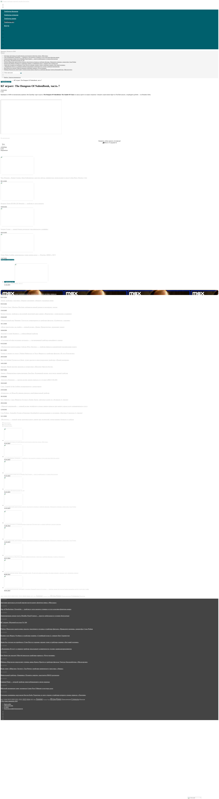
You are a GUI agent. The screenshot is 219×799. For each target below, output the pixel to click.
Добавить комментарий (7, 260)
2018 (5, 596)
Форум (6, 26)
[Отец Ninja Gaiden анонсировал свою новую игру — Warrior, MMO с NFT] (17, 251)
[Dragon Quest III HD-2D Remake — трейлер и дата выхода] (17, 200)
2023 (24, 596)
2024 (28, 596)
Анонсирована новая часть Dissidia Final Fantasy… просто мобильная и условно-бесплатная (31, 59)
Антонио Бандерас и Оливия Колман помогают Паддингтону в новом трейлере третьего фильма (32, 524)
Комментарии (8, 426)
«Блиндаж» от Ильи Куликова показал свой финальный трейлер (25, 393)
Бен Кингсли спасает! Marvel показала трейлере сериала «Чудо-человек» (25, 68)
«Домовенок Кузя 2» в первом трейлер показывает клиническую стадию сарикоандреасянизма (32, 66)
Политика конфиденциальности (13, 708)
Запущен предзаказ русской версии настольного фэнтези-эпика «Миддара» (26, 56)
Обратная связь (8, 705)
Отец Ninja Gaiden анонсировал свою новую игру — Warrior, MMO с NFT (28, 255)
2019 (9, 596)
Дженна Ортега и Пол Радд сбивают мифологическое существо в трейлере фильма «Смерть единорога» (34, 556)
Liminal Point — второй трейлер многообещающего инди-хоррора (25, 682)
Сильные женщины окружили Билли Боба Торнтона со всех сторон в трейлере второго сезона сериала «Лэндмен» (43, 695)
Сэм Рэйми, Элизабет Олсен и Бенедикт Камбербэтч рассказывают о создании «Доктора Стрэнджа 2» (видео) (41, 413)
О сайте (6, 707)
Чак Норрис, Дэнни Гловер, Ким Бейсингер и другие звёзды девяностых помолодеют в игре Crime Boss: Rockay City (44, 178)
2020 (13, 596)
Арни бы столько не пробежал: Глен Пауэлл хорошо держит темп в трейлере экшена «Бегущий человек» (34, 65)
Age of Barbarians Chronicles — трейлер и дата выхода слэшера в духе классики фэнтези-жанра (31, 57)
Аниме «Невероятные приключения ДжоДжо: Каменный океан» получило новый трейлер (34, 373)
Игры (3, 145)
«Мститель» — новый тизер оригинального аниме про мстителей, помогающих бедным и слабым (37, 419)
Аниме (39, 596)
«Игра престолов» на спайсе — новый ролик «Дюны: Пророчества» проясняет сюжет (32, 327)
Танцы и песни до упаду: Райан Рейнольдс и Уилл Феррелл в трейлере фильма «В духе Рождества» (38, 353)
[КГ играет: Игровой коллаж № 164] (13, 489)
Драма (48, 596)
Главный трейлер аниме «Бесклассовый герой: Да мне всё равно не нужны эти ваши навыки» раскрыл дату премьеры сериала (41, 573)
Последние (7, 423)
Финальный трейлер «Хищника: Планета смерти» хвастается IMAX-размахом (30, 675)
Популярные (7, 424)
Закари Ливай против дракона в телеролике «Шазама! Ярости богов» (27, 367)
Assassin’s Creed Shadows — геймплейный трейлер (19, 333)
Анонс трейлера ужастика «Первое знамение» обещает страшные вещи (27, 300)
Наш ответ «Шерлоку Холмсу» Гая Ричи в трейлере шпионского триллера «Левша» (32, 669)
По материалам (5, 138)
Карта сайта (7, 704)
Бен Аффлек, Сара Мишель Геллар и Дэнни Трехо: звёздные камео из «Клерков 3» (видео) (34, 400)
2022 (20, 596)
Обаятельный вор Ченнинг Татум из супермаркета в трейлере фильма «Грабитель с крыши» (35, 320)
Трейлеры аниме (10, 18)
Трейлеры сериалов (11, 15)
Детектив (45, 596)
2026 (35, 596)
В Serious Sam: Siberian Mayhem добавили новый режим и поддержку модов (29, 307)
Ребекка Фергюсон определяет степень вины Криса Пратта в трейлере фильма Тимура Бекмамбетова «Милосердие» (38, 69)
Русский (192, 797)
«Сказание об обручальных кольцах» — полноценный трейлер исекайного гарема (32, 340)
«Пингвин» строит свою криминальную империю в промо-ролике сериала (28, 294)
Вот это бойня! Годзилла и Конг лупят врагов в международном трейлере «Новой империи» (35, 360)
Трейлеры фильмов (11, 11)
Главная (3, 80)
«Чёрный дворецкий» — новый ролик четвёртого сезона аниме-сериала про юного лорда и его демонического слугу (44, 406)
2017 (2, 596)
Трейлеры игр (9, 22)
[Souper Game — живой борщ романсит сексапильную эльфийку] (17, 226)
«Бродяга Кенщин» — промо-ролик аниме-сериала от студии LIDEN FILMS (29, 380)
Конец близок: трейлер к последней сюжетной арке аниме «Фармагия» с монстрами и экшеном (36, 314)
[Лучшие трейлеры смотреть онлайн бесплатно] (15, 1)
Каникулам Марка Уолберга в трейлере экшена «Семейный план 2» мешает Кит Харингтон (31, 63)
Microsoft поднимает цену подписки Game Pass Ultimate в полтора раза (27, 688)
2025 (31, 596)
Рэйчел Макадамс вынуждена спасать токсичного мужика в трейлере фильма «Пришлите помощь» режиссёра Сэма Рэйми (40, 62)
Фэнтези (82, 596)
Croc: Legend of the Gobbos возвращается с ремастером (21, 386)
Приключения (66, 596)
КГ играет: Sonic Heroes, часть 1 (13, 283)
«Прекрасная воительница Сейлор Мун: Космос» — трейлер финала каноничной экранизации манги (39, 347)
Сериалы (75, 596)
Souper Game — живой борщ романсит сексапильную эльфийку (24, 229)
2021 (16, 596)
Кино (58, 596)
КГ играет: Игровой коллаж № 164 (14, 60)
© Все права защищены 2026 (9, 701)
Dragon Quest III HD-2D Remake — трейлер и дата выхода (22, 203)
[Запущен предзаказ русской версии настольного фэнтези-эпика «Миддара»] (13, 440)
